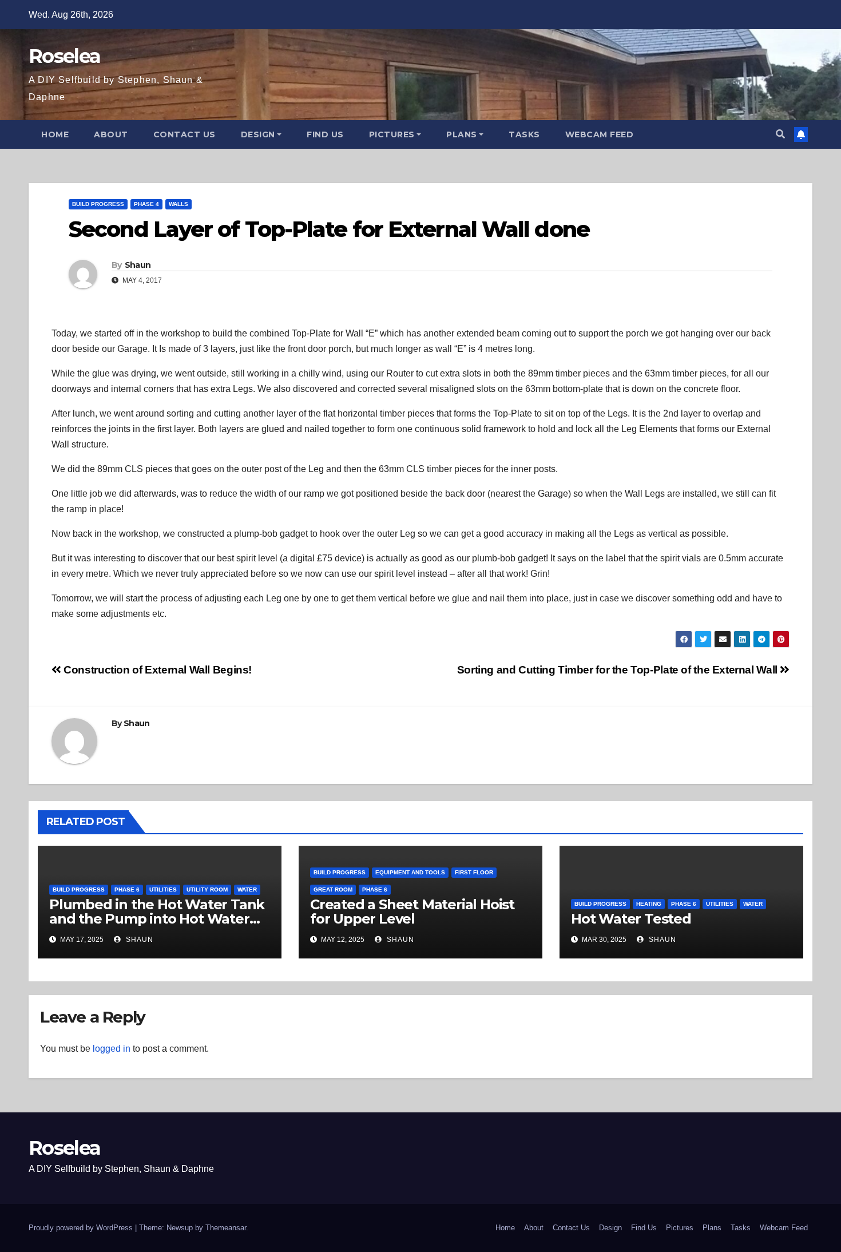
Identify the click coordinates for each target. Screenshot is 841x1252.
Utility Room (207, 889)
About (111, 134)
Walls (178, 204)
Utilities (163, 889)
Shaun (138, 265)
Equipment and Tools (410, 872)
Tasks (524, 134)
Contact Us (184, 134)
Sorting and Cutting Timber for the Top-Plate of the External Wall (618, 670)
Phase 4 (146, 204)
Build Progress (98, 204)
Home (55, 134)
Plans (461, 134)
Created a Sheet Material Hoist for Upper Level (412, 911)
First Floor (474, 872)
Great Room (333, 889)
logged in (111, 1048)
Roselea (64, 56)
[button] (780, 134)
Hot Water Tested (631, 918)
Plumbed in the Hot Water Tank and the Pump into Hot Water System (156, 918)
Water (247, 889)
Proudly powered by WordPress (82, 1227)
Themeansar (225, 1227)
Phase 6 (127, 889)
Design (258, 134)
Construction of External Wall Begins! (156, 670)
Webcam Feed (599, 134)
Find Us (325, 134)
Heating (648, 904)
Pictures (392, 134)
